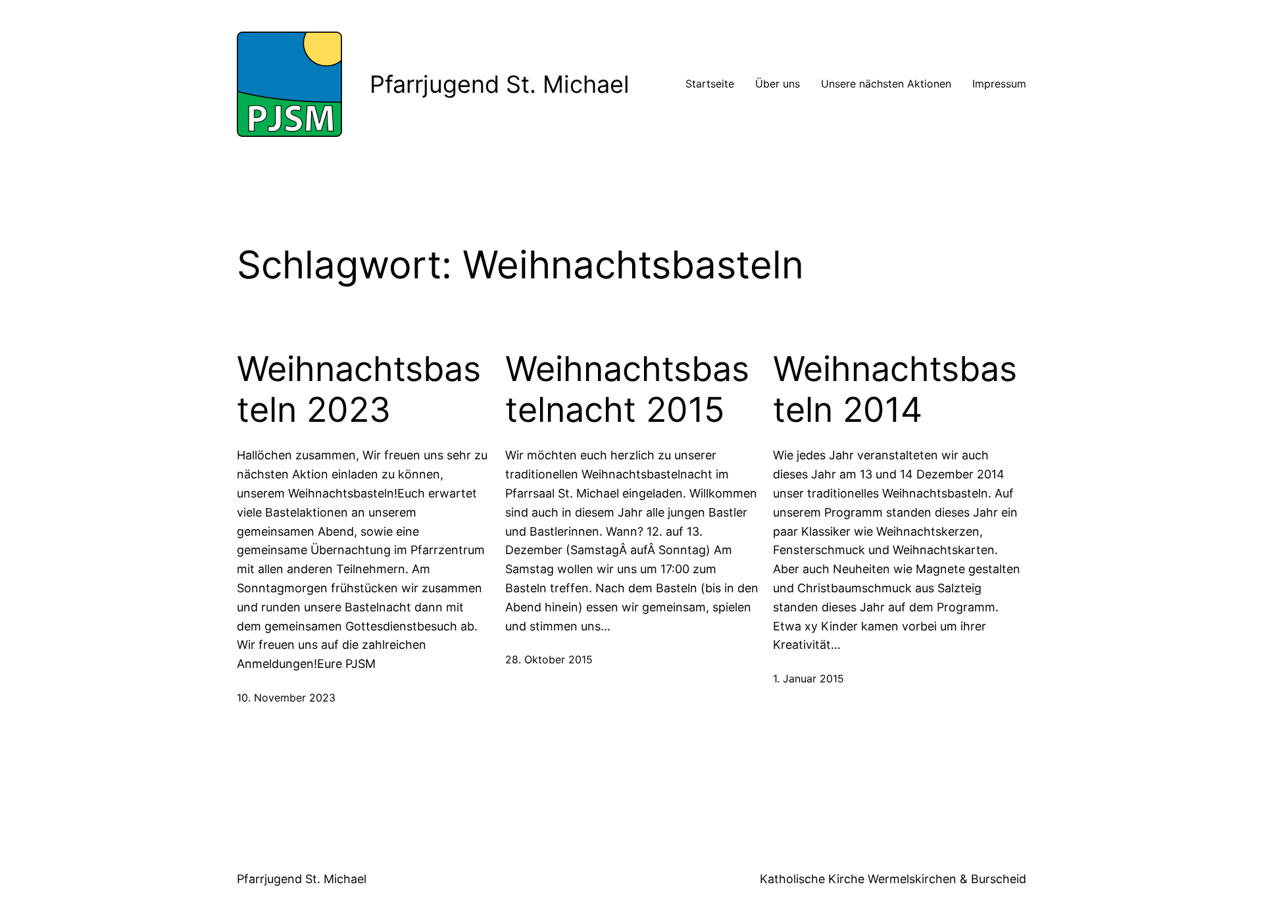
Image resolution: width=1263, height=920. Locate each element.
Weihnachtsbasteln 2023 (359, 389)
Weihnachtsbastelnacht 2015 (627, 389)
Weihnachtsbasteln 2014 (895, 389)
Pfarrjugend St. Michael (500, 84)
